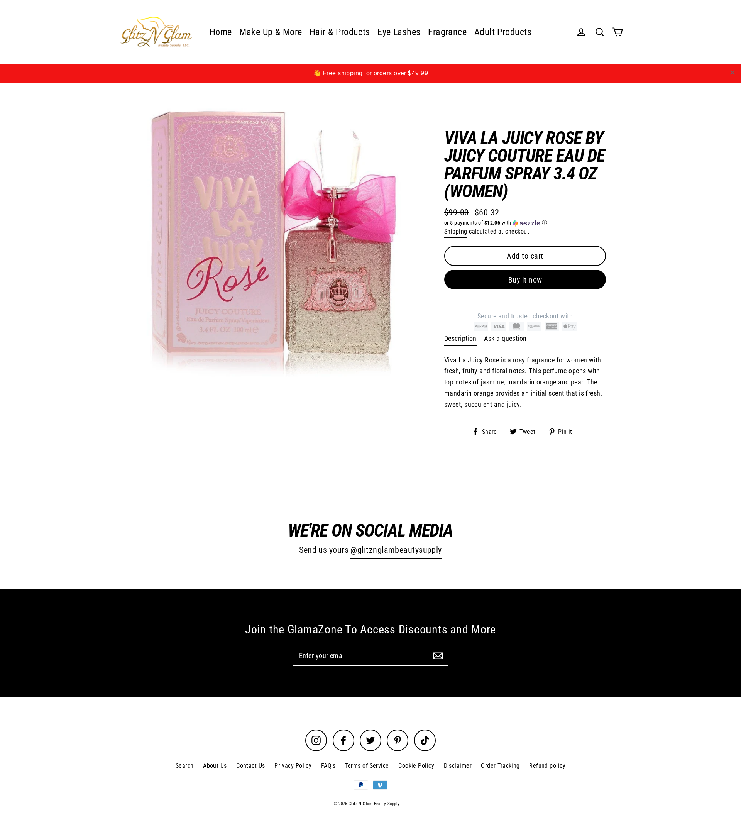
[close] (732, 73)
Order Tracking (500, 765)
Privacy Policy (292, 765)
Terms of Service (367, 765)
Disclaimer (458, 765)
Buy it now (525, 279)
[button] (525, 223)
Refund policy (547, 765)
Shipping (455, 231)
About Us (215, 765)
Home (221, 32)
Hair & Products (340, 32)
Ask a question (505, 338)
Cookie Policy (416, 765)
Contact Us (250, 765)
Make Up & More (270, 32)
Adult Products (502, 32)
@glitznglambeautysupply (396, 550)
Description (460, 338)
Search (185, 765)
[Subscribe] (437, 656)
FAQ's (328, 765)
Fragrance (447, 32)
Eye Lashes (399, 32)
